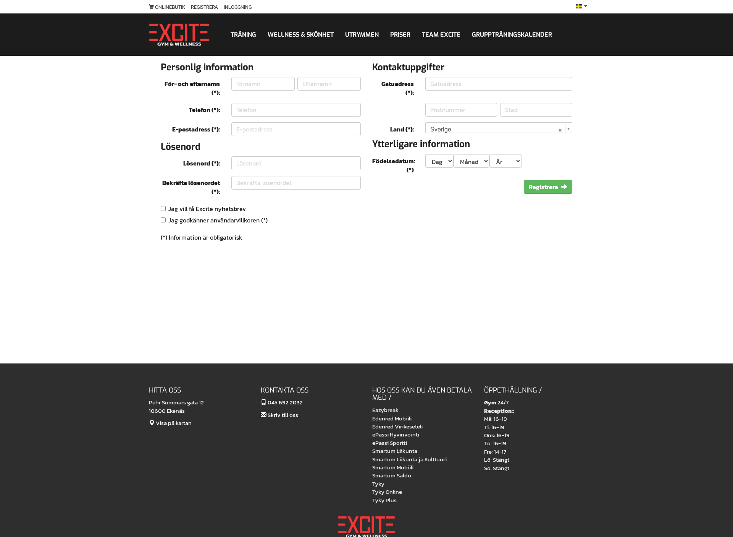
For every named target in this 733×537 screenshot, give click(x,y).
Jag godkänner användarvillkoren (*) (218, 220)
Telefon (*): (204, 109)
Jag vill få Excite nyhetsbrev (207, 208)
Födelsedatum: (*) (393, 165)
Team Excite (441, 35)
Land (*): (402, 129)
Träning (243, 35)
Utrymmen (362, 35)
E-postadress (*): (196, 129)
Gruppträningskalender (512, 35)
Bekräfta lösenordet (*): (191, 187)
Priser (400, 35)
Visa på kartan (173, 423)
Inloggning (238, 7)
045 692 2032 (284, 402)
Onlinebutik (169, 7)
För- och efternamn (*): (192, 88)
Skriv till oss (282, 414)
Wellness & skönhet (301, 35)
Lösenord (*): (201, 163)
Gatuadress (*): (397, 88)
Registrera (204, 7)
